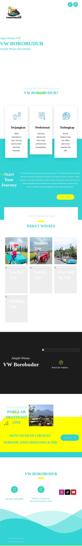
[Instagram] (61, 492)
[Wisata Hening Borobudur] (13, 12)
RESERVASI (8, 54)
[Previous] (26, 416)
